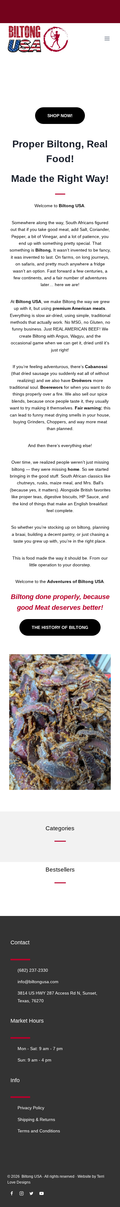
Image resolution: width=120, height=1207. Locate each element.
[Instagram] (21, 1193)
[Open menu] (107, 38)
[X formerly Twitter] (31, 1193)
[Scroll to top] (106, 1202)
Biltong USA (32, 1176)
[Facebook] (11, 1193)
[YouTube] (41, 1193)
